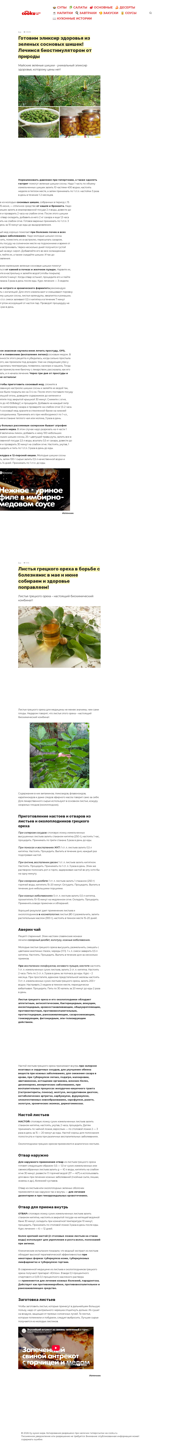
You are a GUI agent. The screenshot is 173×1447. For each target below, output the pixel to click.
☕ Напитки (63, 13)
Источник (68, 513)
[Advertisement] (59, 158)
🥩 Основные (101, 7)
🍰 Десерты (125, 7)
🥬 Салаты (78, 7)
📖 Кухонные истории (72, 18)
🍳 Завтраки (86, 13)
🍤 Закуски (108, 13)
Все (19, 32)
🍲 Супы (60, 7)
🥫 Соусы (129, 13)
